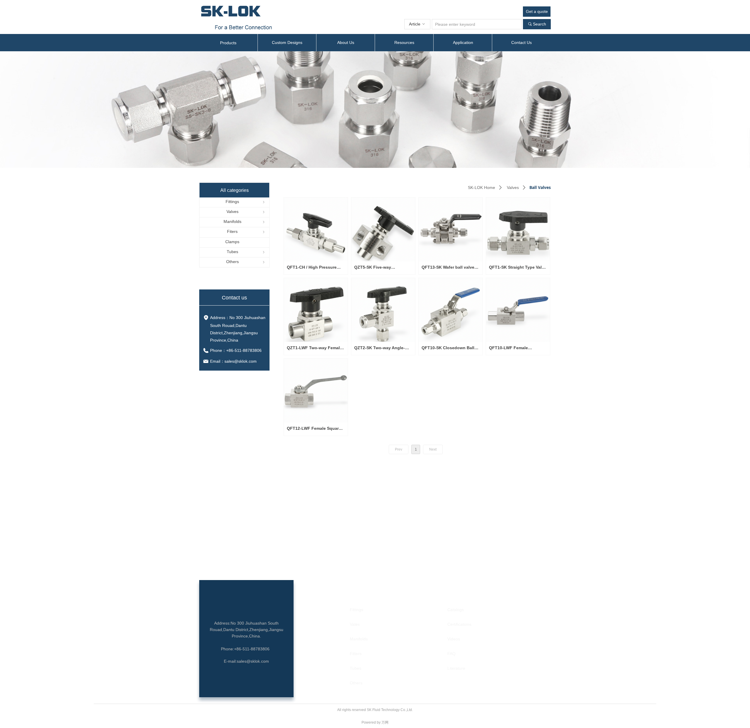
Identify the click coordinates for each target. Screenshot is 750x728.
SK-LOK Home (481, 187)
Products (228, 42)
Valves (513, 187)
